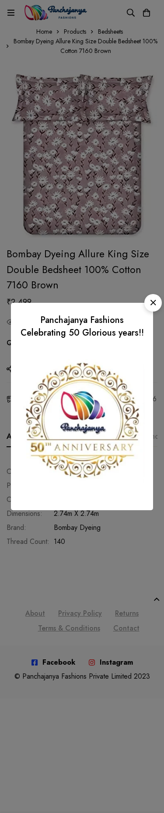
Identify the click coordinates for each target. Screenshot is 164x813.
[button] (153, 303)
